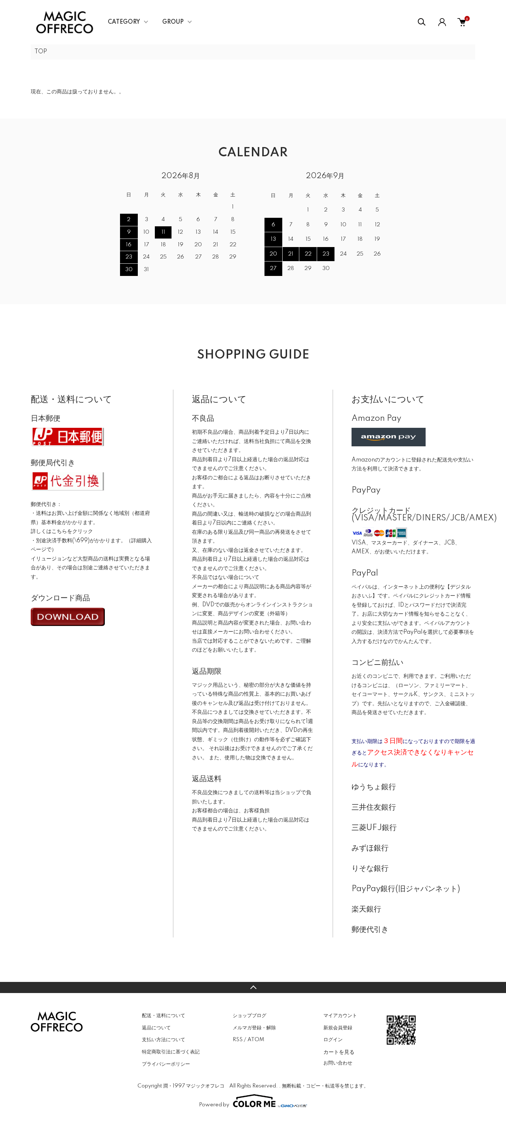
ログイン (333, 1039)
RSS (238, 1039)
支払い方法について (163, 1039)
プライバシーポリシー (166, 1064)
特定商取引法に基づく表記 (171, 1052)
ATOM (255, 1039)
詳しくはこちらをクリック (62, 531)
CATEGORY (124, 22)
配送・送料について (163, 1015)
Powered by (214, 1104)
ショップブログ (249, 1015)
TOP (40, 52)
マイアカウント (340, 1015)
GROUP (173, 22)
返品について (156, 1027)
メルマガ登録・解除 (254, 1027)
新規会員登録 (337, 1027)
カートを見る (338, 1051)
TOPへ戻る (253, 987)
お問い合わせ (337, 1063)
